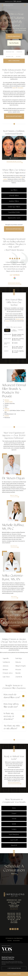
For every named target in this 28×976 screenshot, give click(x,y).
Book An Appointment (14, 36)
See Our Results (14, 43)
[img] (14, 1)
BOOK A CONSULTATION (14, 973)
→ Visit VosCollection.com (14, 968)
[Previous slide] (7, 148)
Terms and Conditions (16, 940)
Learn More (18, 1)
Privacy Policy (9, 940)
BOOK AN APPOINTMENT (14, 116)
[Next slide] (21, 148)
